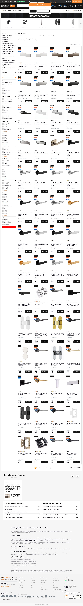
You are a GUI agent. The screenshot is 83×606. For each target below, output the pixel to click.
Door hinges (6, 39)
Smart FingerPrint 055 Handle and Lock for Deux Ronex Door (15, 512)
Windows (33, 585)
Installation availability (12, 1)
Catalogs (20, 582)
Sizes (54, 582)
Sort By (72, 44)
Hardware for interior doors (8, 54)
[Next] (51, 468)
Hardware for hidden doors (8, 65)
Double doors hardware (8, 62)
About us (20, 578)
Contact (2, 1)
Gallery (42, 584)
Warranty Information (57, 589)
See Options (28, 72)
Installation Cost (56, 580)
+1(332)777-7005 (52, 2)
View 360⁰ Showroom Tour (6, 586)
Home (5, 16)
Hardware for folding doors (8, 47)
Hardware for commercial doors (7, 57)
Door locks (5, 41)
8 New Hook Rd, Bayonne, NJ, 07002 (37, 2)
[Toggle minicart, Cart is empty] (81, 6)
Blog (6, 1)
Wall (32, 584)
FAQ (41, 590)
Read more (7, 491)
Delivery (54, 584)
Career (54, 585)
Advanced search (44, 589)
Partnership (43, 582)
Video (42, 585)
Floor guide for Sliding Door (9, 509)
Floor (32, 587)
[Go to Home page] (5, 6)
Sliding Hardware (7, 35)
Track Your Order (56, 578)
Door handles (6, 37)
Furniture (33, 580)
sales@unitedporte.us (64, 6)
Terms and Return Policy (58, 590)
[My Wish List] (78, 6)
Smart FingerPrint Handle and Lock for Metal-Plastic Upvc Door (54, 517)
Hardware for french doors (9, 60)
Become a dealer (44, 580)
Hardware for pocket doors (9, 45)
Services (20, 584)
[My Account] (73, 6)
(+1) (56, 150)
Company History (22, 580)
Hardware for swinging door (8, 68)
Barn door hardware (7, 43)
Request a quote (44, 578)
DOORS (9, 16)
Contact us (21, 587)
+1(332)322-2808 (52, 0)
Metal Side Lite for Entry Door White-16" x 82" (51, 509)
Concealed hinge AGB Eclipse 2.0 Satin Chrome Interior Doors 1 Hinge (55, 514)
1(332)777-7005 (53, 6)
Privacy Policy (55, 587)
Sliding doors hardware (8, 51)
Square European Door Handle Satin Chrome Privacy (14, 517)
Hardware (33, 582)
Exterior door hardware (8, 49)
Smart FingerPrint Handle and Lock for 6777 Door (13, 514)
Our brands (21, 585)
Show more (4, 131)
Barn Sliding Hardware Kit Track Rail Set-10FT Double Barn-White (15, 495)
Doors (32, 578)
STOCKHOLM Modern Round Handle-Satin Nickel (52, 512)
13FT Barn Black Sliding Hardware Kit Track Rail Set (52, 506)
